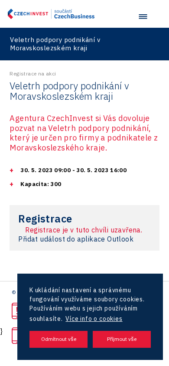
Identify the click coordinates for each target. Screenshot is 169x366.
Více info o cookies (93, 319)
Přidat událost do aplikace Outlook (75, 239)
